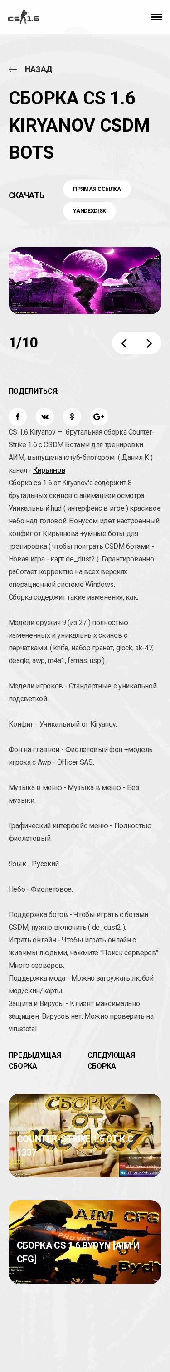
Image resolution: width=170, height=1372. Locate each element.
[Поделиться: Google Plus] (99, 417)
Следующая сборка (111, 1060)
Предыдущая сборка (35, 1060)
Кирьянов (49, 470)
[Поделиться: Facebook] (18, 417)
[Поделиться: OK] (72, 417)
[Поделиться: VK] (45, 417)
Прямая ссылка (97, 189)
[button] (156, 16)
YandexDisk (89, 211)
